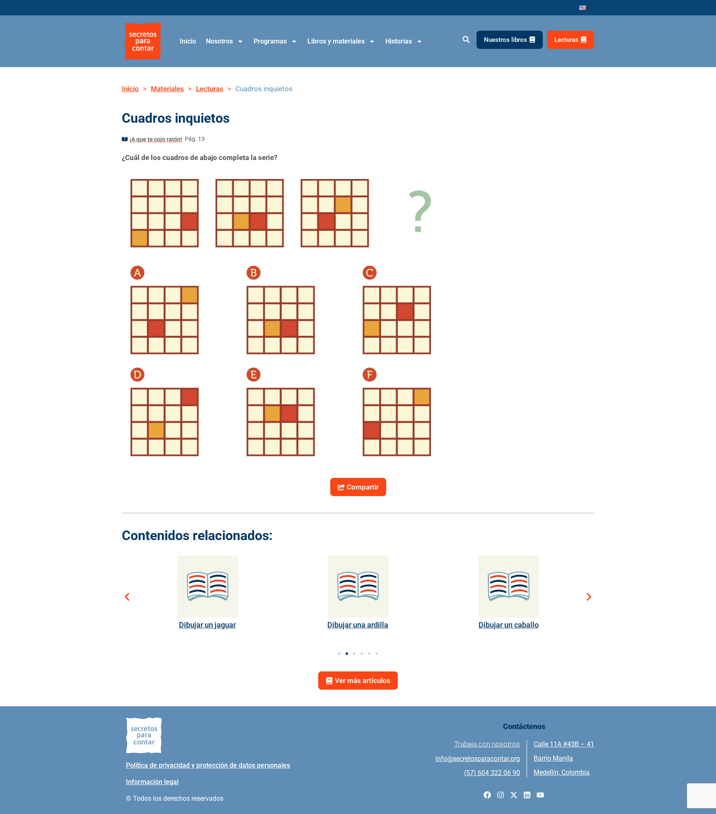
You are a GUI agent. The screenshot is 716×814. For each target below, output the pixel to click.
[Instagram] (500, 795)
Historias (398, 41)
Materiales (167, 89)
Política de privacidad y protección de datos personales (208, 765)
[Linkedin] (527, 795)
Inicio (188, 41)
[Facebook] (487, 795)
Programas (270, 41)
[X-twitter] (514, 795)
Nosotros (219, 41)
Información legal (152, 782)
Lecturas (209, 89)
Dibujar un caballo (509, 624)
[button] (466, 39)
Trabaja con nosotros (487, 744)
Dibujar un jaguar (207, 624)
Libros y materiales (336, 41)
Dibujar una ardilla (357, 624)
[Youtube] (540, 795)
